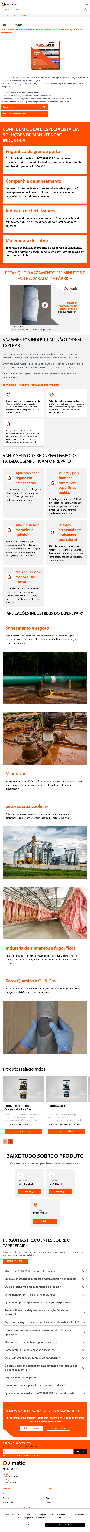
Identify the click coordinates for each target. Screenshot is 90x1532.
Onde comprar (8, 1498)
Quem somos (50, 1494)
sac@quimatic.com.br (10, 1477)
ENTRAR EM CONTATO (15, 1261)
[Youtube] (15, 1468)
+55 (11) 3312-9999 (9, 1483)
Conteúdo (49, 1502)
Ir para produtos (58, 1428)
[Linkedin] (11, 1468)
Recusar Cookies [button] (25, 1525)
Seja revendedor (8, 1502)
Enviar (79, 1452)
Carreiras (49, 1498)
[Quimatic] (10, 4)
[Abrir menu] (86, 4)
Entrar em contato (31, 1428)
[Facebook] (4, 1468)
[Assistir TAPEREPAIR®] (45, 305)
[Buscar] (85, 9)
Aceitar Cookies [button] (65, 1525)
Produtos (14, 15)
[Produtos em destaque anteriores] (5, 1141)
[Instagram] (8, 1468)
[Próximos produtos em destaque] (10, 1141)
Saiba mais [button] (67, 1518)
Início (8, 15)
